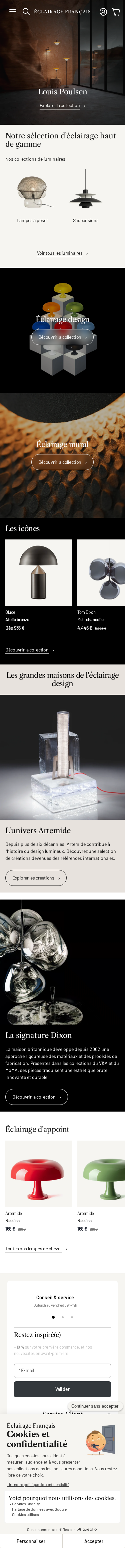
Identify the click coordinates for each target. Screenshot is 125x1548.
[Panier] (116, 11)
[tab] (53, 1317)
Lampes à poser (32, 220)
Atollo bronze (17, 619)
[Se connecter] (103, 11)
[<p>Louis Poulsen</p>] (62, 62)
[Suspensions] (85, 190)
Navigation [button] (12, 11)
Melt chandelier (91, 619)
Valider (62, 1389)
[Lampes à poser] (32, 190)
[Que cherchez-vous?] (26, 11)
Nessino (12, 1220)
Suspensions (86, 220)
